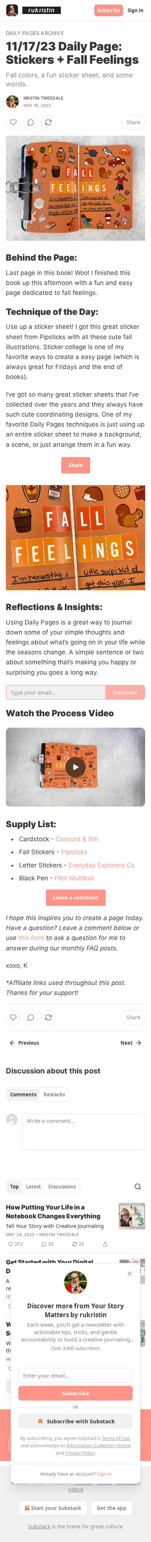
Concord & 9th (77, 839)
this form (31, 937)
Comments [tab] (23, 1094)
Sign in (136, 10)
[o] (75, 767)
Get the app (111, 1507)
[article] (75, 1226)
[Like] (13, 122)
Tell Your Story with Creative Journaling (55, 1225)
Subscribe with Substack (81, 1421)
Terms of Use (116, 1438)
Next (127, 1043)
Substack (39, 1526)
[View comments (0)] (30, 122)
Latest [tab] (33, 1186)
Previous (28, 1043)
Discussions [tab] (62, 1186)
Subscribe (108, 10)
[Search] (137, 1186)
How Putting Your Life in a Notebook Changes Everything (53, 1212)
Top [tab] (14, 1186)
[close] (130, 1274)
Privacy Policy (80, 1452)
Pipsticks (74, 852)
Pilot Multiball (74, 878)
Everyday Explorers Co (102, 865)
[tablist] (37, 1094)
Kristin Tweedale (43, 98)
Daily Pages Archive (35, 33)
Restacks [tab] (54, 1094)
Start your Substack (56, 1507)
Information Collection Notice (98, 1445)
